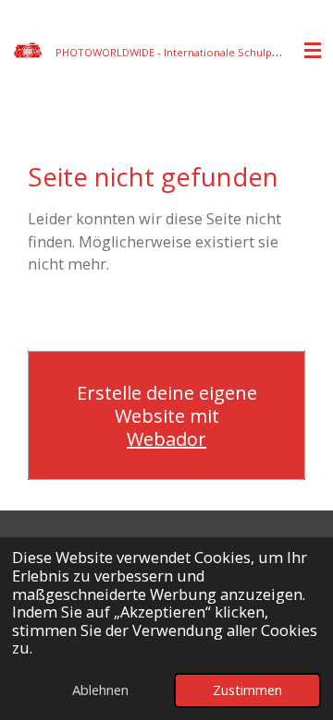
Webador (166, 438)
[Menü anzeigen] (312, 50)
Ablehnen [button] (100, 689)
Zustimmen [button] (247, 689)
